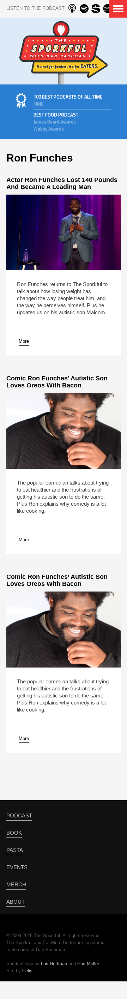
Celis (27, 970)
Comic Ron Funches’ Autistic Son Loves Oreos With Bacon (57, 382)
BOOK (14, 833)
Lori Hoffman (54, 963)
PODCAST (19, 815)
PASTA (14, 850)
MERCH (16, 884)
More (24, 341)
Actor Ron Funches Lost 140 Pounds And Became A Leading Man (61, 183)
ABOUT (15, 902)
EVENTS (17, 867)
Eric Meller (88, 963)
